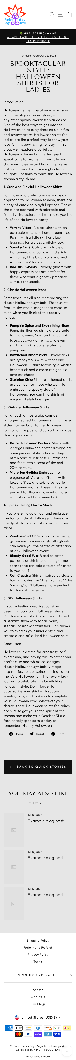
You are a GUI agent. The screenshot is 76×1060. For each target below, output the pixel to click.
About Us (38, 997)
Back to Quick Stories (40, 766)
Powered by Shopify (38, 1056)
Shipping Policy (38, 940)
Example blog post (46, 820)
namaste (25, 55)
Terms (37, 961)
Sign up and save (37, 975)
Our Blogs (38, 1004)
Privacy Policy (38, 954)
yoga (36, 55)
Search (38, 990)
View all (38, 803)
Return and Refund (38, 947)
